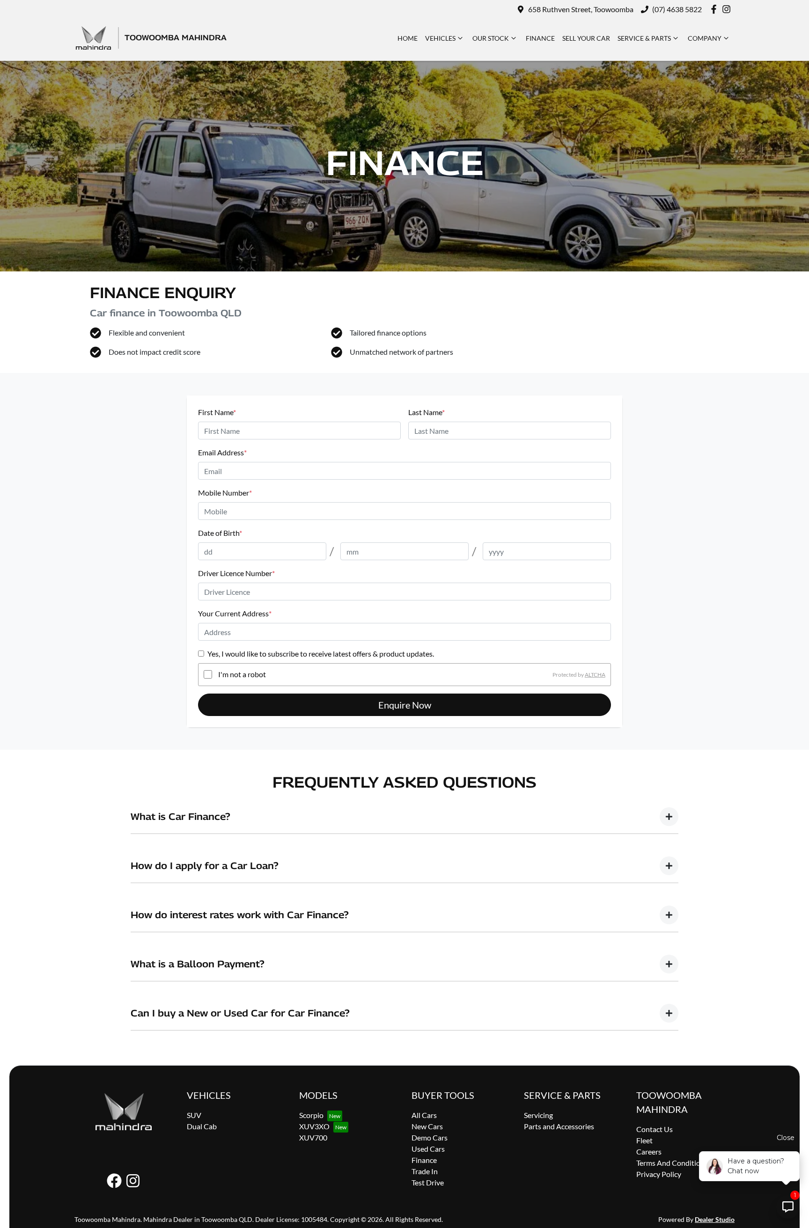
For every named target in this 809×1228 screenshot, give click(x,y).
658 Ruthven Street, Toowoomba (580, 9)
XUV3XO (314, 1126)
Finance (540, 38)
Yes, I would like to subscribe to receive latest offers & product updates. (320, 653)
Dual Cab (202, 1126)
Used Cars (428, 1148)
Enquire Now (404, 704)
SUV (194, 1115)
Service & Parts (644, 38)
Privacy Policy (658, 1174)
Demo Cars (430, 1137)
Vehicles (440, 38)
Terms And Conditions (672, 1162)
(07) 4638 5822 (677, 9)
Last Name (426, 412)
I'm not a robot (242, 674)
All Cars (424, 1115)
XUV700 (313, 1137)
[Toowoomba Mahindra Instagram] (728, 9)
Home (407, 38)
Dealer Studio (715, 1219)
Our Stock (490, 38)
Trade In (425, 1171)
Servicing (538, 1115)
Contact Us (654, 1129)
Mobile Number (225, 492)
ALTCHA (595, 674)
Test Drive (428, 1182)
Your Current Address (235, 613)
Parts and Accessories (559, 1126)
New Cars (427, 1126)
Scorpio (311, 1115)
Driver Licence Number (236, 573)
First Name (217, 412)
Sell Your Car (586, 38)
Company (704, 38)
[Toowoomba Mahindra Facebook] (715, 9)
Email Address (222, 452)
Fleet (644, 1140)
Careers (649, 1151)
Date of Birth (220, 532)
